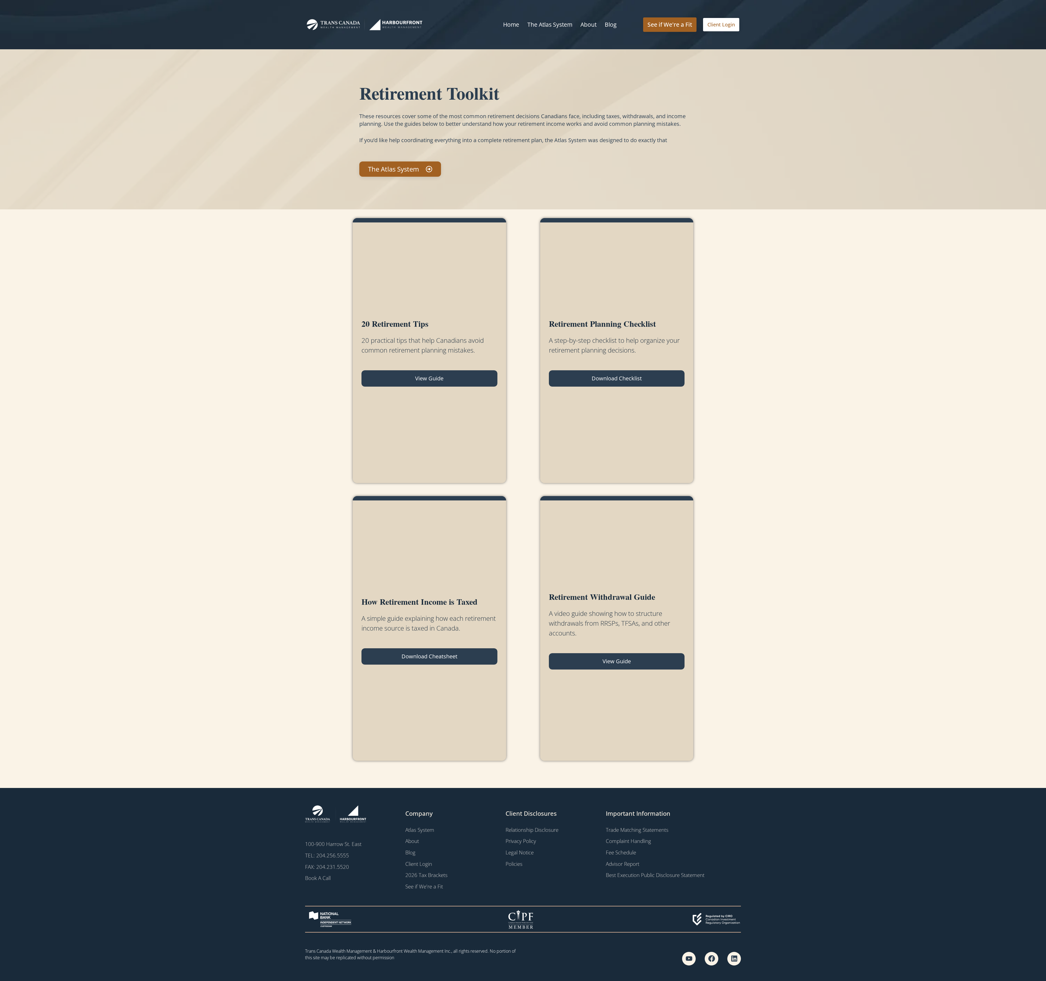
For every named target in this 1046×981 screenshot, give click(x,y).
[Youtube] (689, 958)
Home (511, 24)
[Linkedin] (734, 958)
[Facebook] (711, 958)
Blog (610, 24)
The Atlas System (549, 24)
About (588, 24)
